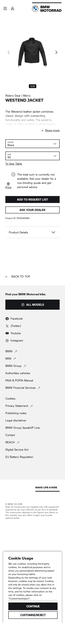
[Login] (12, 7)
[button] (5, 8)
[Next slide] (56, 52)
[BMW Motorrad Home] (47, 9)
